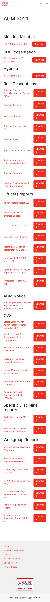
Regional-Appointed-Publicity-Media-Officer (15, 162)
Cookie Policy (10, 563)
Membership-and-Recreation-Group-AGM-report (16, 518)
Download (39, 44)
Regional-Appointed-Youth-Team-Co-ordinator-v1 (17, 184)
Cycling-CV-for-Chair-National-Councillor (14, 360)
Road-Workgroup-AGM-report (15, 506)
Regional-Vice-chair (13, 116)
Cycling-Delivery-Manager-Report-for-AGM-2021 (17, 271)
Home (6, 546)
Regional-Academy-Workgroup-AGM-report (15, 460)
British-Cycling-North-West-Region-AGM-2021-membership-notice (17, 305)
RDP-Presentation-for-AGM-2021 (14, 60)
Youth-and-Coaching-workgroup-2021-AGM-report (15, 494)
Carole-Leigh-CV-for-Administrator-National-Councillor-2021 (15, 325)
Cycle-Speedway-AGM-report (15, 418)
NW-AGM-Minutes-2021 (15, 44)
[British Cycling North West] (4, 3)
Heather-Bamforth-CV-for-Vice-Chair (17, 349)
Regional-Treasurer (13, 105)
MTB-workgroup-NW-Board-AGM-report (18, 448)
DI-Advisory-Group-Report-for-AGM (17, 471)
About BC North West (14, 550)
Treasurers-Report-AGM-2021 (16, 282)
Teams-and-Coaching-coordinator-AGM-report (15, 248)
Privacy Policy (10, 567)
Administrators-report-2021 (17, 203)
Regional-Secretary (13, 173)
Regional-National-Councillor (18, 150)
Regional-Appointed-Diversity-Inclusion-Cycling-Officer (17, 93)
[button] (41, 3)
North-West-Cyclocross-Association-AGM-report (16, 430)
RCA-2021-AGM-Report (15, 237)
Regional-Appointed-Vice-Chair (16, 128)
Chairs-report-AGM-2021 (16, 225)
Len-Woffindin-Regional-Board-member (16, 372)
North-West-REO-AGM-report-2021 (15, 259)
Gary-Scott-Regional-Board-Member (17, 383)
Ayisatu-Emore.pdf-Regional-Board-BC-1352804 (14, 395)
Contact (7, 554)
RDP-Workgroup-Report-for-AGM (17, 482)
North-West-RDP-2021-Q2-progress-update (17, 214)
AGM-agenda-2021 (13, 76)
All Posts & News (12, 558)
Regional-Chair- (11, 139)
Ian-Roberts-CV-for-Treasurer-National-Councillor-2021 (14, 337)
